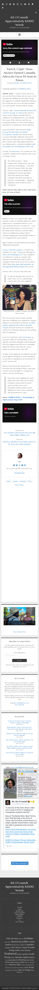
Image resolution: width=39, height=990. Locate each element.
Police (30, 481)
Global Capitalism (19, 913)
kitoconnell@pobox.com (21, 703)
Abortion (20, 938)
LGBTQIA (19, 916)
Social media (13, 967)
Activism (19, 907)
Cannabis (15, 481)
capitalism (8, 948)
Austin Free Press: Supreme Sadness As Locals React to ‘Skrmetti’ (19, 734)
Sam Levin (15, 151)
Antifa (32, 942)
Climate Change (21, 948)
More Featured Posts (19, 632)
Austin (19, 909)
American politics (20, 941)
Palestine (12, 964)
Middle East (23, 962)
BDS (12, 945)
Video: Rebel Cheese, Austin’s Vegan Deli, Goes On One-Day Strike (19, 741)
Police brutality (26, 965)
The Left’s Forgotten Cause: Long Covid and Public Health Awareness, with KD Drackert (19, 747)
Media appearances (12, 962)
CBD (12, 947)
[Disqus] (19, 519)
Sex (19, 920)
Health (31, 954)
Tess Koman (26, 337)
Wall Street (15, 970)
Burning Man (19, 911)
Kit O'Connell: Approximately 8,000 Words (19, 21)
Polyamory (19, 918)
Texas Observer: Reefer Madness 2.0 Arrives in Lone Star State (19, 753)
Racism (7, 967)
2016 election (12, 938)
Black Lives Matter (19, 945)
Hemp (7, 957)
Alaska (8, 481)
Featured (10, 953)
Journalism (16, 83)
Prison (32, 965)
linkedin (26, 960)
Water (32, 970)
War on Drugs (19, 485)
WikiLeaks (19, 972)
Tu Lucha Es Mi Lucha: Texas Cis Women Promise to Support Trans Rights (19, 722)
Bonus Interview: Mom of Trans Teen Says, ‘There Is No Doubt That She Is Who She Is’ (19, 728)
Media (32, 960)
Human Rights (20, 914)
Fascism (27, 950)
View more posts (19, 473)
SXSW (26, 967)
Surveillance (20, 967)
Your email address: (19, 653)
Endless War (19, 950)
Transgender (8, 970)
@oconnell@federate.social (22, 767)
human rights (21, 957)
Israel (30, 957)
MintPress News (27, 83)
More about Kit (19, 705)
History (13, 957)
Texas (31, 967)
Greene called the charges (12, 250)
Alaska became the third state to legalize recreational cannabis (16, 132)
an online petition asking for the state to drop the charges (18, 325)
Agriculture (7, 942)
